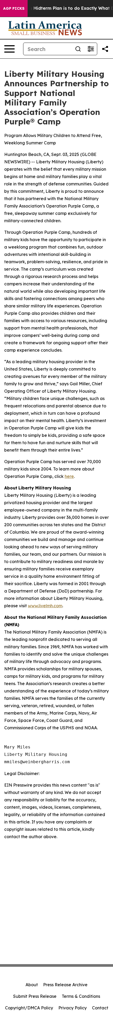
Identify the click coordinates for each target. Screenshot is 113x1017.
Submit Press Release (34, 996)
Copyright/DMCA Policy (29, 1007)
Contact (100, 1007)
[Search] (78, 49)
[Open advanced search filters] (90, 49)
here (69, 476)
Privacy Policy (72, 1007)
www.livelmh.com (45, 605)
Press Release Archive (65, 984)
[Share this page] (105, 49)
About (31, 984)
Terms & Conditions (81, 996)
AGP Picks (13, 8)
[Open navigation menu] (9, 49)
